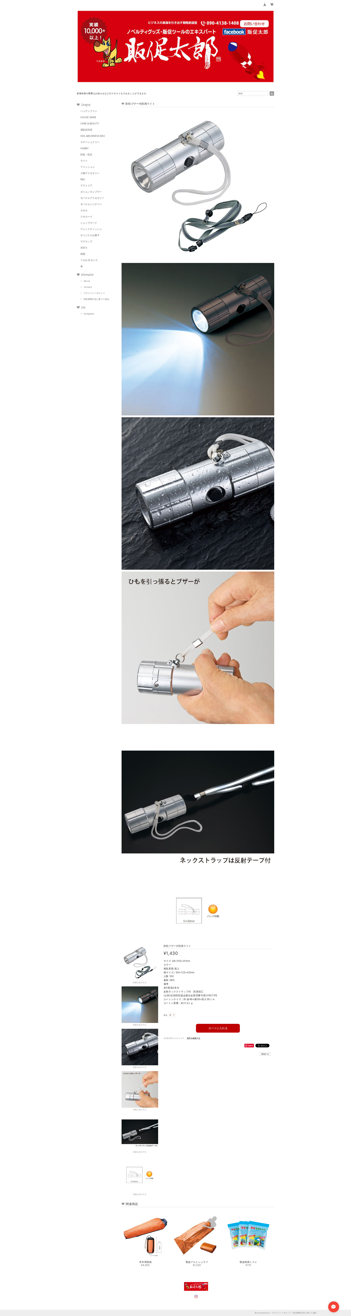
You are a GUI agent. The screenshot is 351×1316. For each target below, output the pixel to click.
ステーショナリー (89, 142)
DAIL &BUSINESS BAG (92, 135)
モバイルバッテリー (91, 204)
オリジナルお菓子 (89, 235)
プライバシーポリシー (94, 293)
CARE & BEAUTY (89, 123)
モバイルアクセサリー (92, 197)
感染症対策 (86, 129)
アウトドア (86, 185)
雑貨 (82, 253)
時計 (82, 179)
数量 (165, 1015)
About (87, 281)
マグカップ (86, 241)
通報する (265, 1054)
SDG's (83, 247)
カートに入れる (218, 1028)
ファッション (87, 166)
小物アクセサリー (89, 173)
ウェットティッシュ (91, 229)
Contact (88, 287)
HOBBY (84, 148)
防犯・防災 (86, 154)
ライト (84, 160)
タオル (84, 210)
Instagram (89, 313)
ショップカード (88, 222)
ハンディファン (88, 111)
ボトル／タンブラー (91, 191)
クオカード (86, 216)
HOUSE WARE (88, 117)
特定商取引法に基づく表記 (96, 299)
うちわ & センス (89, 260)
